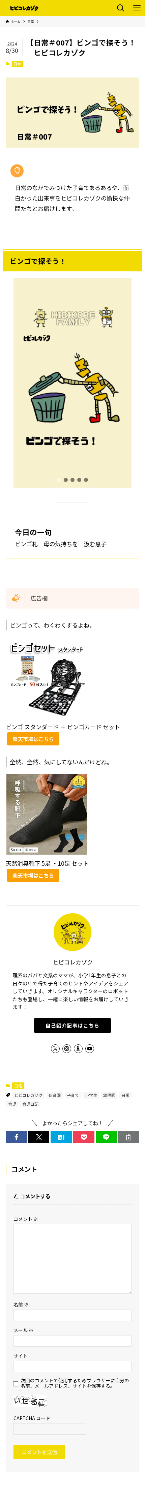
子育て (73, 1095)
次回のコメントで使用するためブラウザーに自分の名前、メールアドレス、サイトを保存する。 (75, 1383)
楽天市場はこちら (33, 738)
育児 (12, 1104)
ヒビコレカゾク (28, 1095)
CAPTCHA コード (31, 1418)
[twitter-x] (55, 1048)
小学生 (91, 1095)
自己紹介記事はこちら (72, 1025)
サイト (20, 1355)
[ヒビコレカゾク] (26, 8)
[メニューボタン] (137, 8)
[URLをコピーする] (128, 1137)
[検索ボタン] (121, 8)
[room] (78, 1048)
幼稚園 (109, 1095)
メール (23, 1330)
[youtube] (89, 1048)
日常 (17, 63)
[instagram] (66, 1048)
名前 (21, 1304)
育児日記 (30, 1104)
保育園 (55, 1095)
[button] (59, 480)
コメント (25, 1219)
